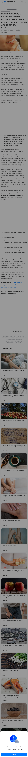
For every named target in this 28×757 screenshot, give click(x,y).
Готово (14, 754)
